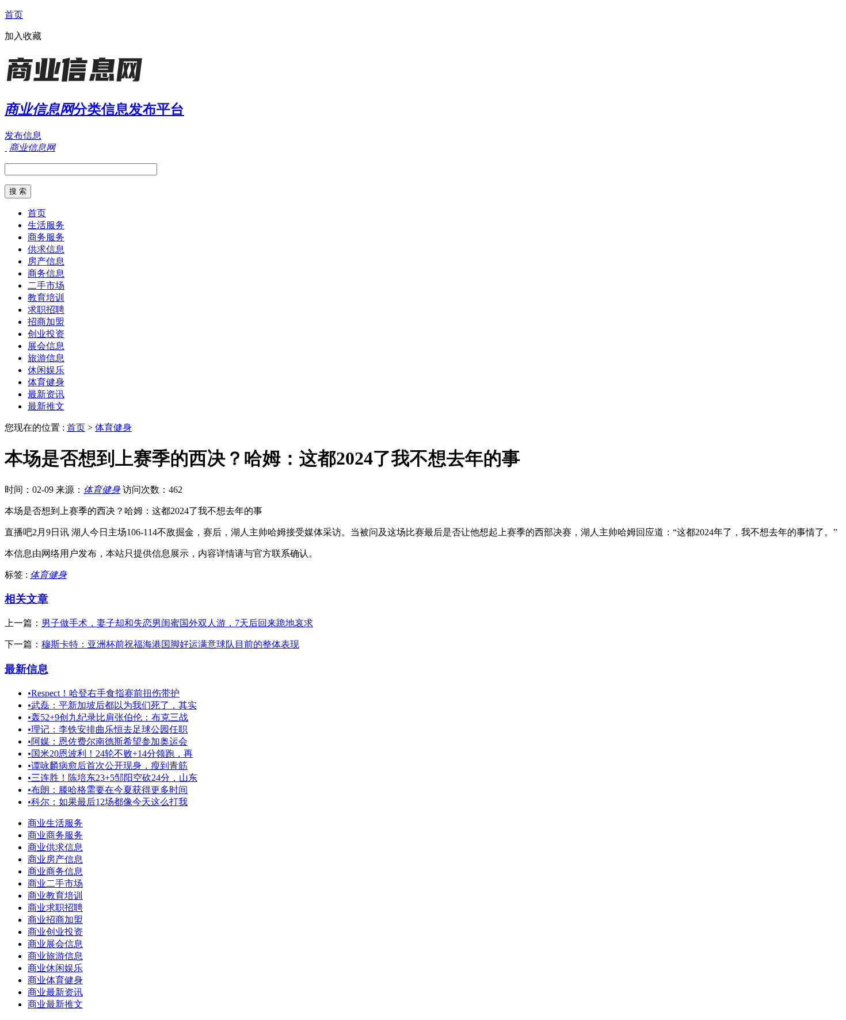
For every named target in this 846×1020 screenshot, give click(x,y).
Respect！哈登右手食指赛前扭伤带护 (104, 693)
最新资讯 (46, 394)
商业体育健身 (55, 980)
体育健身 (46, 382)
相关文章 (26, 599)
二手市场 (46, 285)
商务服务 (46, 237)
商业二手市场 (55, 883)
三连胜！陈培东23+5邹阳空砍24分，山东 (112, 778)
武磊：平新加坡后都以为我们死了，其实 (112, 705)
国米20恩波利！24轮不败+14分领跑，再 (110, 753)
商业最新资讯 (55, 992)
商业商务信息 (55, 871)
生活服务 (46, 225)
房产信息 (46, 261)
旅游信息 (46, 358)
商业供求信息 (55, 847)
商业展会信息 (55, 944)
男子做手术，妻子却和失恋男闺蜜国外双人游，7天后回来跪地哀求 (177, 623)
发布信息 (23, 135)
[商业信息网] (76, 83)
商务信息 (46, 273)
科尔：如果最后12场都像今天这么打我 (108, 802)
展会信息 (46, 346)
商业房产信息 (55, 859)
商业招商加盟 (55, 920)
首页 (14, 15)
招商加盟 (46, 322)
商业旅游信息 (55, 956)
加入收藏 (23, 36)
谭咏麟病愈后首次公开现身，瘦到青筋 (108, 765)
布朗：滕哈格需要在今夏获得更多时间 (108, 790)
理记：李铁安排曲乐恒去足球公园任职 (108, 729)
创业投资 (46, 334)
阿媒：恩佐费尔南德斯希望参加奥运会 (108, 741)
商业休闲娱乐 (55, 968)
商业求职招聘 (55, 907)
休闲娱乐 (46, 370)
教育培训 (46, 297)
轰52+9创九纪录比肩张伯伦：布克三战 (108, 717)
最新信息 (26, 669)
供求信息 (46, 249)
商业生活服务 (55, 823)
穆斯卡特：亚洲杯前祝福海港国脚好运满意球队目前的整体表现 (170, 644)
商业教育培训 (55, 895)
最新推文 (46, 406)
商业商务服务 (55, 835)
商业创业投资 (55, 932)
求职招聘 (46, 310)
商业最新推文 (55, 1004)
